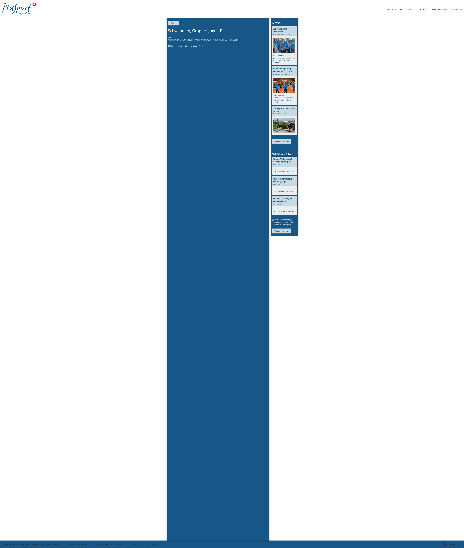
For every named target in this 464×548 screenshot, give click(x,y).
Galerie (422, 9)
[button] (284, 166)
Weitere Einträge (281, 141)
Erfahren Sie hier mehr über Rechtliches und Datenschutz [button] (133, 544)
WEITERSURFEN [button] (452, 544)
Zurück (173, 23)
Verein (410, 9)
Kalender (456, 9)
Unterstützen (439, 9)
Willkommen (394, 9)
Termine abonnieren (282, 220)
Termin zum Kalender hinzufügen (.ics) (186, 46)
